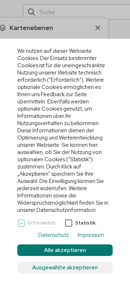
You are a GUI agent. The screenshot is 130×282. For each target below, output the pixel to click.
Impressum (91, 235)
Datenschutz (53, 235)
